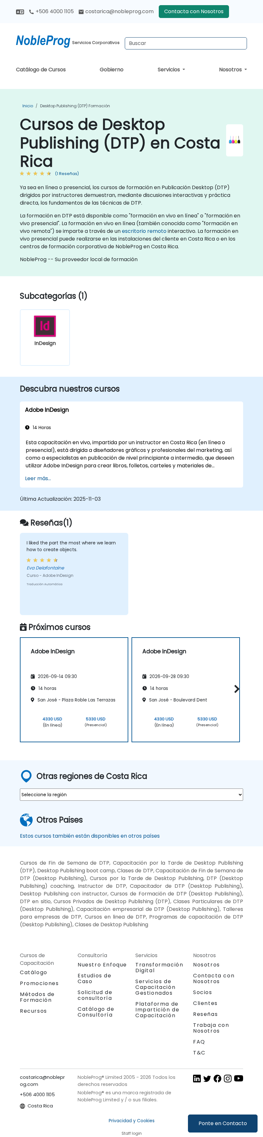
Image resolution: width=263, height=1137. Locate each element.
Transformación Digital (159, 967)
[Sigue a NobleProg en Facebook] (217, 1078)
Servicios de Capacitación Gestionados (155, 987)
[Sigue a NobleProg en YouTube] (238, 1078)
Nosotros (231, 69)
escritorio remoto (144, 231)
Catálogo (33, 972)
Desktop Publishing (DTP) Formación (75, 106)
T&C (199, 1052)
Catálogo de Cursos (41, 69)
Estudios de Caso (95, 978)
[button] (235, 689)
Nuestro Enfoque (102, 964)
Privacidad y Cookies (132, 1120)
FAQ (199, 1041)
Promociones (39, 983)
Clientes (205, 1003)
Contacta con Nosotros (194, 11)
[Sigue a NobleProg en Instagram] (228, 1078)
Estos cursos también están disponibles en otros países (90, 836)
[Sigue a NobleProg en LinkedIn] (197, 1078)
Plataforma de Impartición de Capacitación (157, 1009)
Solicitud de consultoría (95, 995)
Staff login (132, 1133)
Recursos (33, 1011)
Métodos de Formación (37, 997)
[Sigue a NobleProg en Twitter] (207, 1078)
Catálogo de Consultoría (96, 1011)
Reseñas (205, 1014)
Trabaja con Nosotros (211, 1028)
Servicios (169, 69)
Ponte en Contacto (223, 1123)
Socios (202, 992)
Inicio (27, 106)
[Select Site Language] (20, 11)
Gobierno (111, 69)
